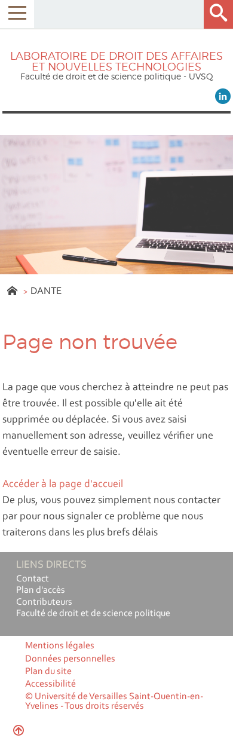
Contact (32, 579)
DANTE (46, 291)
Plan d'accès (40, 590)
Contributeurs (44, 602)
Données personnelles (70, 659)
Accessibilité (50, 684)
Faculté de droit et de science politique (93, 613)
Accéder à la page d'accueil (62, 484)
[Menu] (17, 14)
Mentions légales (59, 646)
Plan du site (48, 671)
